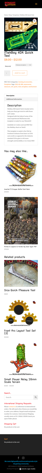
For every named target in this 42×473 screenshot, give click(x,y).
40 (19, 84)
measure (7, 87)
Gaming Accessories (25, 82)
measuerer (27, 84)
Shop (10, 15)
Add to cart (20, 73)
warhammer (32, 87)
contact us (12, 406)
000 (16, 84)
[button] (34, 21)
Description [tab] (10, 96)
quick (15, 87)
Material (8, 66)
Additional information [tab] (14, 99)
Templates (16, 15)
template (25, 87)
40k (22, 84)
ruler (19, 87)
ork (12, 87)
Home (6, 15)
